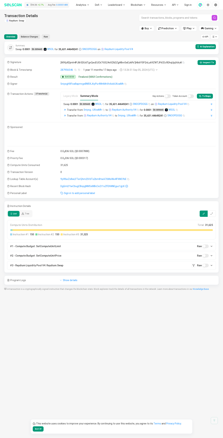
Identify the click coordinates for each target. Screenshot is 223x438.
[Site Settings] (216, 5)
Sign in (188, 4)
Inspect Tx (208, 62)
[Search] (214, 18)
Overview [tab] (10, 37)
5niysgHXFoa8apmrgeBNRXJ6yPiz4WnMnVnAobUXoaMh (92, 83)
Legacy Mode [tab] (70, 96)
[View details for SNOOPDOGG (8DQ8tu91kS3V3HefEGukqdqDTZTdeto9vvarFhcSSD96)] (80, 49)
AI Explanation (207, 46)
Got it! (38, 429)
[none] (198, 5)
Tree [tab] (27, 213)
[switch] (168, 96)
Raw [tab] (46, 37)
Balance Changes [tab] (29, 37)
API (206, 37)
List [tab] (15, 213)
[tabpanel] (111, 163)
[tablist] (27, 36)
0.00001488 (62, 5)
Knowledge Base (201, 289)
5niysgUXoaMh (93, 109)
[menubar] (138, 4)
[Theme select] (208, 5)
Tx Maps (206, 96)
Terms (157, 423)
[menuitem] (82, 5)
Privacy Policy (173, 423)
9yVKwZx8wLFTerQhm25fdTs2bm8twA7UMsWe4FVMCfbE (93, 179)
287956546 (66, 69)
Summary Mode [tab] (89, 96)
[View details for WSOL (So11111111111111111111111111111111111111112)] (45, 49)
